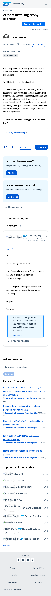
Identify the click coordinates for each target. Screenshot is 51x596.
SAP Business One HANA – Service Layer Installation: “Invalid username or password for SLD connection (24, 391)
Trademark (12, 582)
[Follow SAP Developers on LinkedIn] (33, 560)
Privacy (13, 568)
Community (18, 4)
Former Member (19, 37)
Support (38, 582)
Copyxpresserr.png (16, 133)
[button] (34, 44)
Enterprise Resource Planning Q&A (21, 398)
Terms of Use (38, 568)
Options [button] (46, 24)
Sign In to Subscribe (33, 24)
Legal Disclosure (38, 575)
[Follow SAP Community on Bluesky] (23, 560)
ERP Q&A (8, 10)
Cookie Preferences (12, 590)
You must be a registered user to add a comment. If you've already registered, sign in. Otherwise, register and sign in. (24, 323)
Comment (41, 147)
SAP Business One (10, 56)
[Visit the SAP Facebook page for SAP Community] (18, 560)
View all (6, 546)
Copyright (13, 575)
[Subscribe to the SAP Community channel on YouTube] (28, 560)
